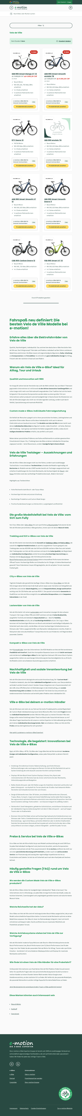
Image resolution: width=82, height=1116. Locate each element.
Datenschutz (24, 1108)
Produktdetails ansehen (24, 107)
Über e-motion (30, 1074)
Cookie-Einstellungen (38, 1108)
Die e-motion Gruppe (32, 1082)
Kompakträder (18, 650)
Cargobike (13, 1082)
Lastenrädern (35, 612)
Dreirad (12, 1078)
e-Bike (12, 1074)
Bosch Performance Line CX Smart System (24, 559)
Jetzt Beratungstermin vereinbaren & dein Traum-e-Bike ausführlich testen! (36, 987)
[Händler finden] (70, 7)
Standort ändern (65, 41)
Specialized (15, 1014)
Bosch (62, 471)
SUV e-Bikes (29, 525)
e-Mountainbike (52, 525)
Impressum (13, 1108)
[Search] (11, 13)
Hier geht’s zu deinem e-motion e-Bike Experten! (26, 733)
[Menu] (12, 7)
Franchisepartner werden (33, 1078)
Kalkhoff (14, 1009)
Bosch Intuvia (25, 557)
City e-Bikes (57, 583)
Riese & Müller (16, 1004)
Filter (40, 25)
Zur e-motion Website (64, 1108)
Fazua (12, 474)
